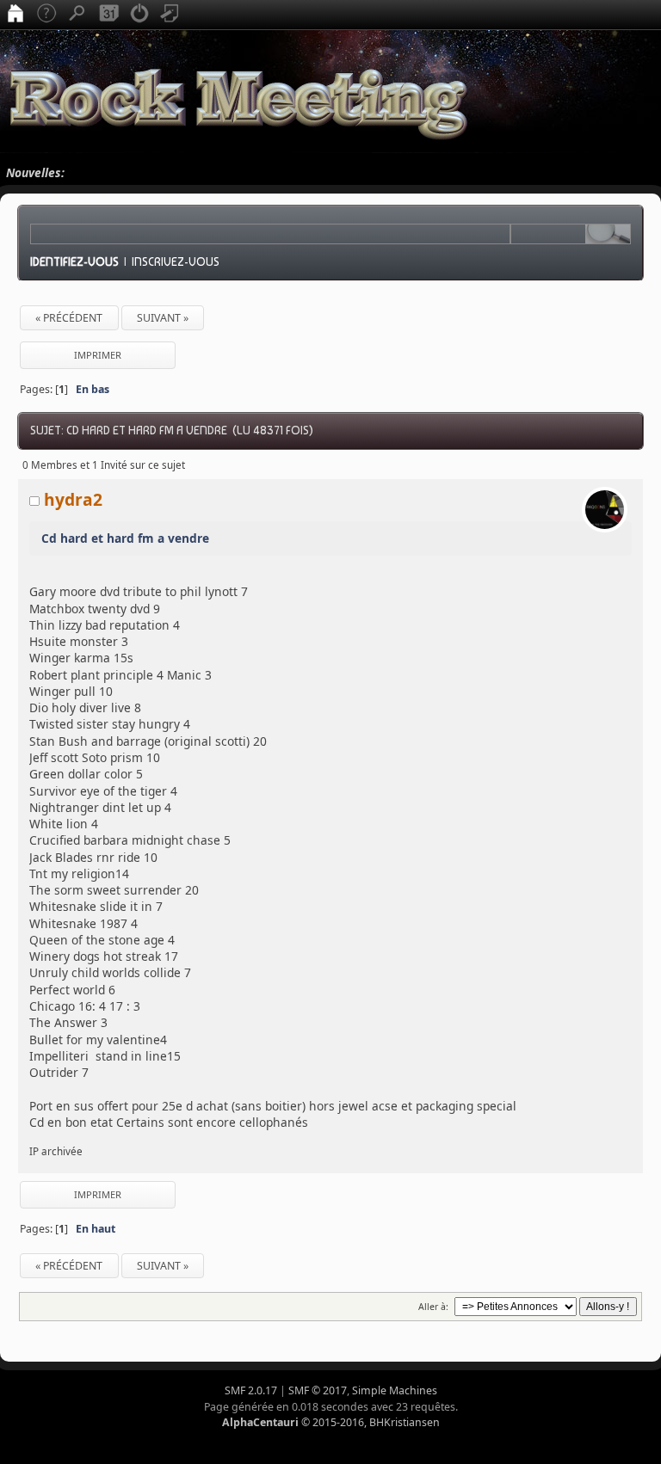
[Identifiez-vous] (139, 14)
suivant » (162, 318)
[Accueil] (15, 14)
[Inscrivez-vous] (170, 14)
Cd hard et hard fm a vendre (125, 538)
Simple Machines (394, 1390)
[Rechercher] (77, 14)
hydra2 (73, 499)
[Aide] (46, 14)
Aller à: (433, 1307)
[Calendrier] (108, 14)
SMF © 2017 (317, 1390)
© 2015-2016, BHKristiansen (331, 1422)
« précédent (68, 318)
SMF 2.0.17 (251, 1390)
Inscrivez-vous (175, 261)
